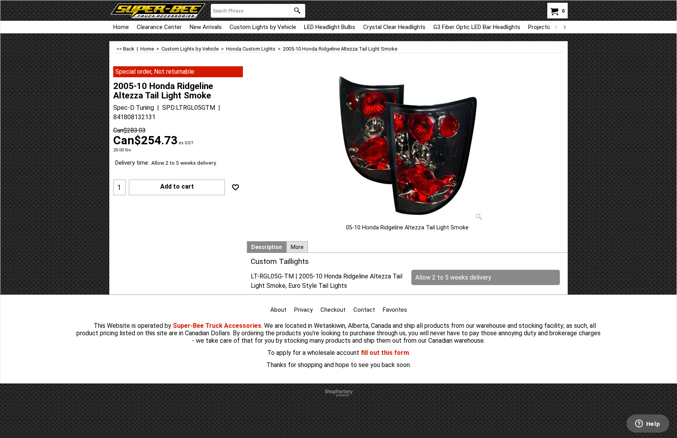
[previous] (556, 27)
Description (266, 247)
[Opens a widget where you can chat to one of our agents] (647, 424)
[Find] (297, 11)
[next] (564, 27)
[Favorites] (235, 187)
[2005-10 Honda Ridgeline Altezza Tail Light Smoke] (407, 145)
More (297, 247)
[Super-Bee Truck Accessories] (158, 10)
